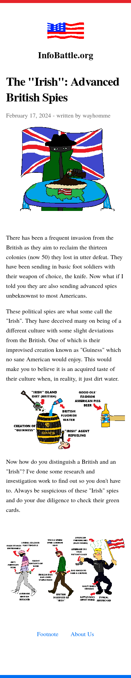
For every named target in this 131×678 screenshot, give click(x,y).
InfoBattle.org (65, 54)
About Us (82, 634)
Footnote (47, 634)
